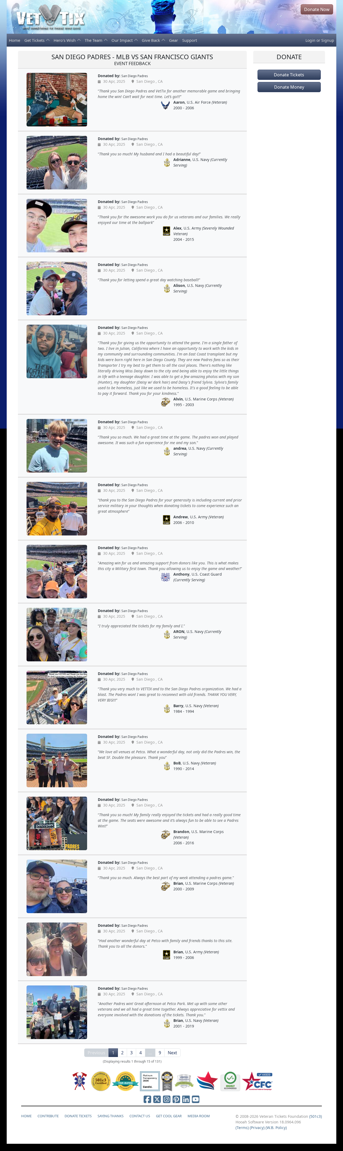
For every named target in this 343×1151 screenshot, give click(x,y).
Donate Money (289, 87)
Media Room (199, 1115)
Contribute (48, 1115)
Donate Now (317, 9)
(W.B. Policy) (276, 1127)
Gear (173, 40)
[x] (157, 1099)
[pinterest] (176, 1099)
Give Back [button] (151, 40)
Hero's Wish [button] (65, 40)
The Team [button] (94, 40)
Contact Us (139, 1115)
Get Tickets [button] (35, 40)
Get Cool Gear (169, 1115)
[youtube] (195, 1099)
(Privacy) (257, 1127)
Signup (327, 40)
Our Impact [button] (122, 40)
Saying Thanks (111, 1115)
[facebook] (147, 1099)
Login (310, 40)
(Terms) (242, 1127)
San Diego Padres (134, 76)
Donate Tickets (289, 75)
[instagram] (166, 1099)
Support (189, 40)
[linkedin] (186, 1099)
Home (14, 40)
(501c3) (315, 1116)
